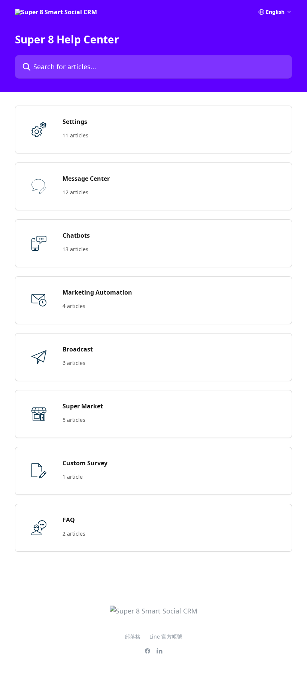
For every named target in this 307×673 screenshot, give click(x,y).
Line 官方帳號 (165, 636)
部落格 (132, 636)
